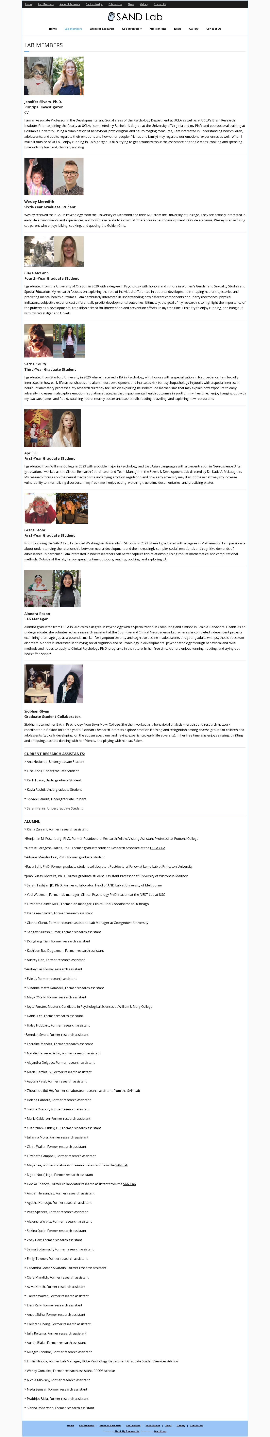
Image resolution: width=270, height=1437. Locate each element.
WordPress (160, 1431)
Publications (115, 4)
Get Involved (93, 4)
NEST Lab (147, 894)
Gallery (144, 4)
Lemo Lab (150, 866)
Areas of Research (69, 4)
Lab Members (46, 4)
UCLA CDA (157, 848)
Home (28, 4)
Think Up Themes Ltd (127, 1431)
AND (111, 885)
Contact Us (160, 4)
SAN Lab (133, 1090)
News (131, 4)
